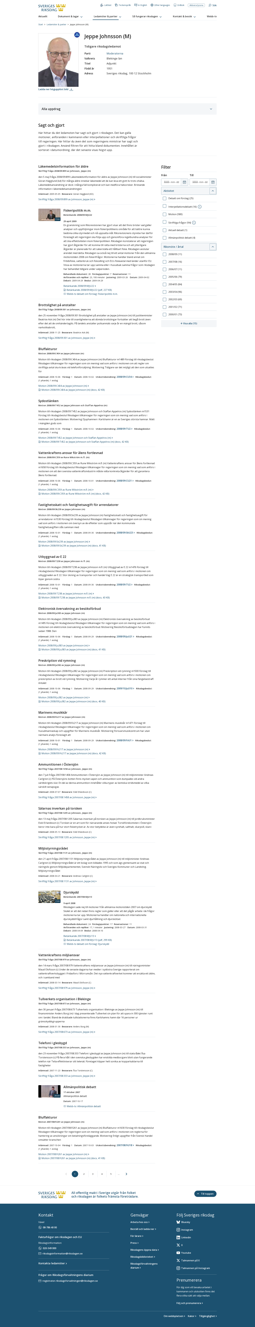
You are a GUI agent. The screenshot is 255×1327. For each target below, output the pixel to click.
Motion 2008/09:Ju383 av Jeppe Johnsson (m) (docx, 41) (73, 649)
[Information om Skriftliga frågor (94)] (194, 222)
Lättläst (107, 5)
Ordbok (180, 5)
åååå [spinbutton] (166, 182)
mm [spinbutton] (173, 182)
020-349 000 (49, 1248)
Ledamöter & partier (56, 24)
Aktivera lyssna (196, 5)
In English (142, 5)
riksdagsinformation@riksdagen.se (62, 1253)
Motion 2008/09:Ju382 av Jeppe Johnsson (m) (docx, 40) (73, 701)
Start (40, 24)
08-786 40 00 (50, 1227)
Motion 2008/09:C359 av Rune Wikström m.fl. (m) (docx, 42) (75, 493)
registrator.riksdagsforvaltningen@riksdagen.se (70, 1280)
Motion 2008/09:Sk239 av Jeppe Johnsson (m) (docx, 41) (73, 545)
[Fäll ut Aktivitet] (213, 191)
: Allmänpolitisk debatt (84, 1106)
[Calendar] (184, 182)
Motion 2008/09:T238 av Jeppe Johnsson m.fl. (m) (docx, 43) (75, 597)
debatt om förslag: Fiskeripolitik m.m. (92, 294)
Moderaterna (115, 53)
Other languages (162, 5)
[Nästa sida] (126, 1174)
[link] (66, 1174)
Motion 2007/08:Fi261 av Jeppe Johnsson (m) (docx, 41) (73, 1158)
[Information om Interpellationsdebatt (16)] (199, 206)
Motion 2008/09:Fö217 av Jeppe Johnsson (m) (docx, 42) (73, 753)
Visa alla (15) (200, 323)
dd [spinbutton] (177, 182)
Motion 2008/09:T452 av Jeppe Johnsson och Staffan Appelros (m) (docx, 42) (85, 441)
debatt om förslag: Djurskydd (88, 944)
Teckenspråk (125, 5)
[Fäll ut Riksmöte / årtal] (213, 247)
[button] (70, 16)
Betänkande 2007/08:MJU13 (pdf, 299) (89, 940)
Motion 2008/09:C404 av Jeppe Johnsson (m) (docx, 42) (73, 389)
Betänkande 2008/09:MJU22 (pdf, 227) (89, 290)
